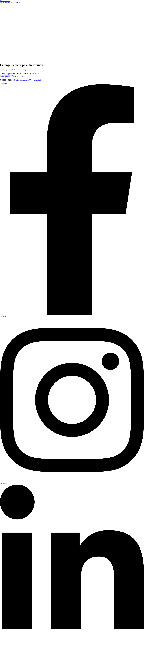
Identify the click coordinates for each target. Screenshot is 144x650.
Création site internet (20, 80)
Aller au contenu (5, 1)
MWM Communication (35, 80)
